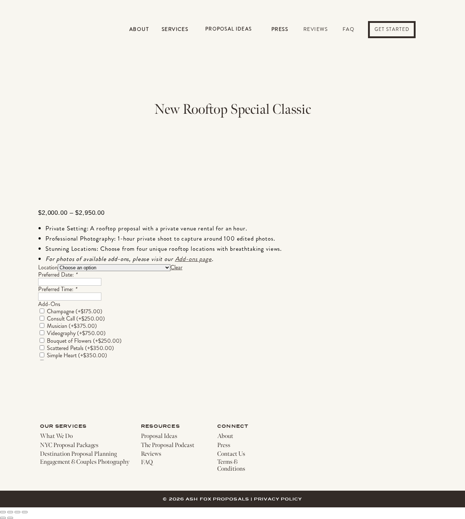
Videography (76, 333)
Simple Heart (77, 355)
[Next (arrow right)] (10, 518)
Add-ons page (193, 258)
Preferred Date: (57, 274)
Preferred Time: (57, 289)
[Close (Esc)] (25, 512)
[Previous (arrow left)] (3, 518)
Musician (72, 326)
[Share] (17, 512)
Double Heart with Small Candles (100, 377)
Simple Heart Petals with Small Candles (106, 362)
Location (48, 267)
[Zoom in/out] (3, 512)
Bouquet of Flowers (84, 341)
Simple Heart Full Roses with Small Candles (112, 370)
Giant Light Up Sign (84, 421)
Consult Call (76, 318)
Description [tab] (61, 474)
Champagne (74, 311)
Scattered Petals (80, 348)
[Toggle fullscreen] (10, 512)
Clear (176, 267)
